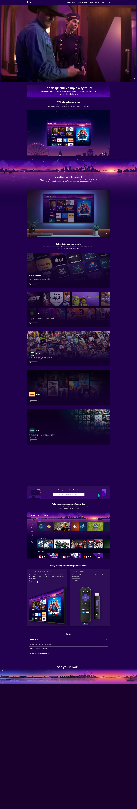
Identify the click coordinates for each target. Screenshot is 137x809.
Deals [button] (91, 2)
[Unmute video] (131, 79)
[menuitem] (71, 2)
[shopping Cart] (109, 2)
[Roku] (30, 2)
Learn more (68, 185)
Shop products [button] (82, 2)
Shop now (33, 581)
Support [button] (97, 2)
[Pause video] (134, 79)
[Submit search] (83, 494)
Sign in (104, 2)
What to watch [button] (71, 2)
